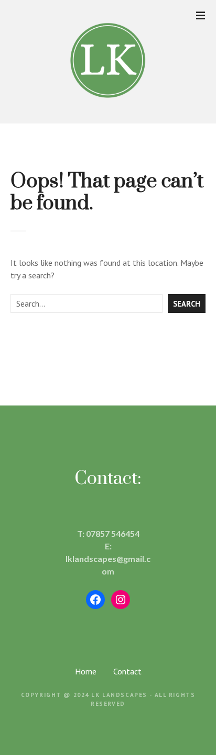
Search (186, 304)
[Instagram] (120, 599)
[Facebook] (95, 599)
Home (85, 671)
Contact (127, 671)
